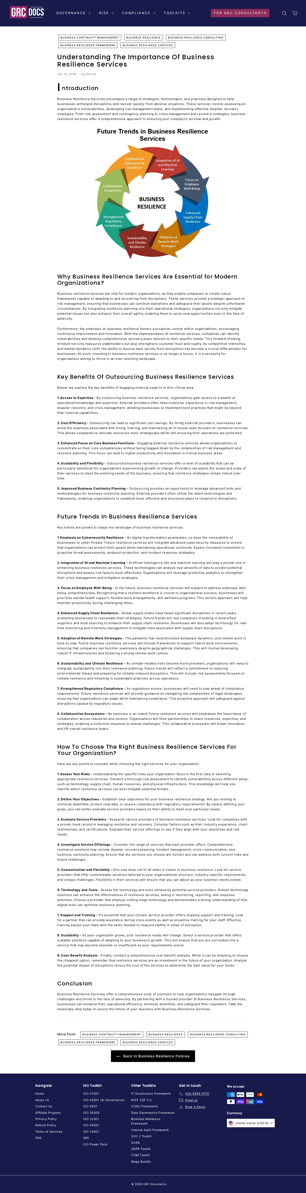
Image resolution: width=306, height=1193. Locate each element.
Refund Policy (45, 1125)
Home (39, 1093)
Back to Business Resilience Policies (156, 1056)
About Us (42, 1100)
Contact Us (43, 1106)
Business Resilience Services (148, 45)
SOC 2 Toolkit (141, 1136)
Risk (105, 13)
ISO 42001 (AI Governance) (104, 1100)
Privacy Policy (46, 1119)
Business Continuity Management (89, 37)
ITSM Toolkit (140, 1155)
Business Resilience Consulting (196, 37)
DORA (135, 1142)
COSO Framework (144, 1106)
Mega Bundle (141, 1161)
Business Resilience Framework (87, 45)
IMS (86, 1138)
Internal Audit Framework (150, 1130)
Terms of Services (48, 1131)
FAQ (38, 1138)
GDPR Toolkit (141, 1149)
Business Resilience (143, 37)
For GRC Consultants (240, 13)
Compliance (137, 13)
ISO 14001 (91, 1131)
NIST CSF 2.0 (141, 1100)
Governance (72, 13)
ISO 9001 (90, 1106)
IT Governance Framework (151, 1093)
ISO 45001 (91, 1125)
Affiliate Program (48, 1112)
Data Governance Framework (153, 1112)
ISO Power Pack (95, 1144)
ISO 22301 (91, 1119)
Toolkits (175, 13)
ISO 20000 (91, 1112)
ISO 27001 (91, 1093)
